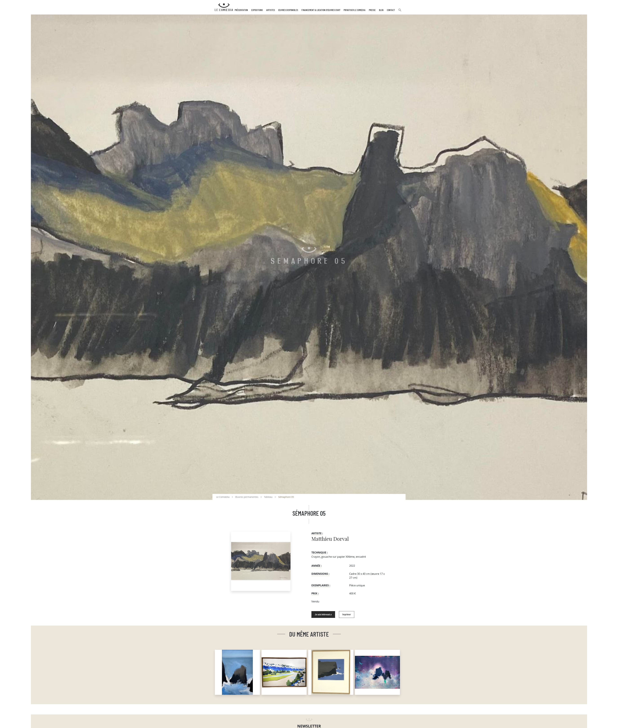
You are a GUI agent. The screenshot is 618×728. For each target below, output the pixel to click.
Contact (391, 10)
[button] (400, 11)
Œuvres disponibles (288, 10)
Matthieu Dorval (330, 539)
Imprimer (346, 614)
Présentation (241, 10)
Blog (381, 10)
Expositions (257, 10)
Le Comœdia (222, 496)
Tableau (268, 496)
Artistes (270, 10)
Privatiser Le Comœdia (354, 10)
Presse (372, 10)
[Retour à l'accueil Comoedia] (224, 7)
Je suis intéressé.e (323, 614)
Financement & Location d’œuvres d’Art (320, 10)
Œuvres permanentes (246, 496)
